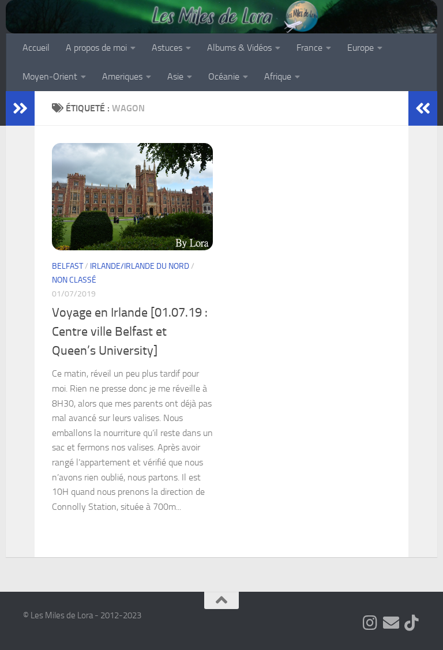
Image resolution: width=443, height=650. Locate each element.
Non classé (74, 280)
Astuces (167, 47)
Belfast (67, 266)
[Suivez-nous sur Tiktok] (412, 623)
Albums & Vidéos (239, 47)
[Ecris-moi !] (391, 623)
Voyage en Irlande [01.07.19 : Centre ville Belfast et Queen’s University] (130, 331)
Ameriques (122, 76)
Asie (175, 76)
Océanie (223, 76)
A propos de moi (96, 47)
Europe (360, 47)
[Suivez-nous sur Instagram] (370, 623)
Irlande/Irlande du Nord (139, 266)
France (309, 47)
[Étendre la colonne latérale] (20, 108)
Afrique (277, 76)
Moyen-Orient (49, 76)
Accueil (36, 47)
